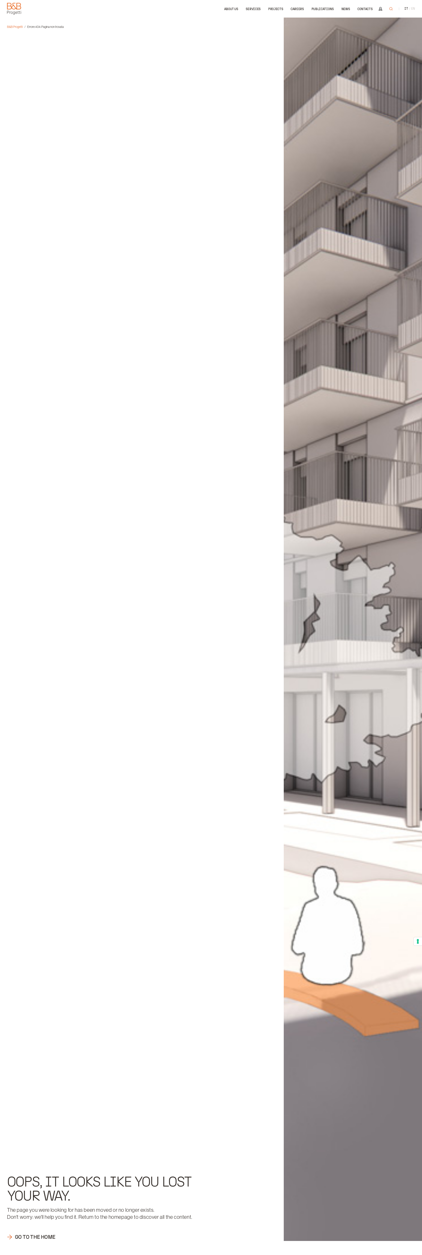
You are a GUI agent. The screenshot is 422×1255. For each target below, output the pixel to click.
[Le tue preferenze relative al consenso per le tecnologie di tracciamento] (418, 941)
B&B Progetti (15, 27)
